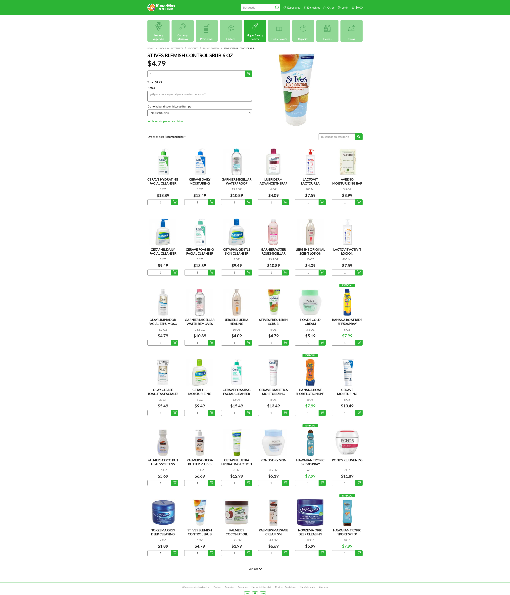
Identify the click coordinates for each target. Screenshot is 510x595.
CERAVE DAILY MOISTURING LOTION (199, 183)
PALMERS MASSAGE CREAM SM (273, 532)
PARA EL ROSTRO (211, 48)
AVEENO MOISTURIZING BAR (347, 181)
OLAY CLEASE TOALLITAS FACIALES (163, 392)
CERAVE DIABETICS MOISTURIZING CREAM (273, 394)
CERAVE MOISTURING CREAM (347, 394)
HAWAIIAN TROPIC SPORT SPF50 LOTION (347, 534)
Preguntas (229, 587)
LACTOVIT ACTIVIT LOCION (347, 251)
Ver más (253, 568)
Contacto (323, 587)
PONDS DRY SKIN (273, 460)
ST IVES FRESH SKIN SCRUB (273, 321)
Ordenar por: (165, 136)
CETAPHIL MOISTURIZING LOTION (199, 394)
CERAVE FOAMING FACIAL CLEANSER (200, 251)
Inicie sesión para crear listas (165, 121)
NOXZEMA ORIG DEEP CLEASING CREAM (163, 534)
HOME (150, 48)
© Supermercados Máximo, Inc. (196, 587)
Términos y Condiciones (285, 587)
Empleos (217, 587)
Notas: (151, 87)
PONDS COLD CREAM (310, 321)
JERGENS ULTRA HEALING (236, 321)
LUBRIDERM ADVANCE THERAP (273, 181)
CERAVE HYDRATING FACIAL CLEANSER (162, 181)
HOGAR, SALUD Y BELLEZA (171, 48)
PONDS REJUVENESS (347, 460)
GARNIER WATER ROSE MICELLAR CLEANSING (273, 253)
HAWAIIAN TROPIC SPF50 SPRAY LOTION (310, 464)
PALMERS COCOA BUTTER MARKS (200, 462)
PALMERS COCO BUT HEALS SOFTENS (162, 462)
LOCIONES (193, 48)
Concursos (242, 587)
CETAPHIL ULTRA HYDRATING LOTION (236, 462)
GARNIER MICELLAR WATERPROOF (236, 181)
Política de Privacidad (261, 587)
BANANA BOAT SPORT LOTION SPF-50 (310, 394)
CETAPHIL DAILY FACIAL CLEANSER (162, 251)
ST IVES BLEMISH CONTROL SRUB (199, 532)
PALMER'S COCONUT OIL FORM (237, 534)
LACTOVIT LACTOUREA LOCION (310, 183)
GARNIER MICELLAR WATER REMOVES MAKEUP (200, 323)
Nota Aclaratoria (307, 587)
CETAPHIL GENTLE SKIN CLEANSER (236, 251)
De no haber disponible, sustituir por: (170, 106)
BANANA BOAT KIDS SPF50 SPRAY (347, 321)
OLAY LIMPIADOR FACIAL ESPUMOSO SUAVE (162, 323)
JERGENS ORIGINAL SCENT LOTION (310, 251)
